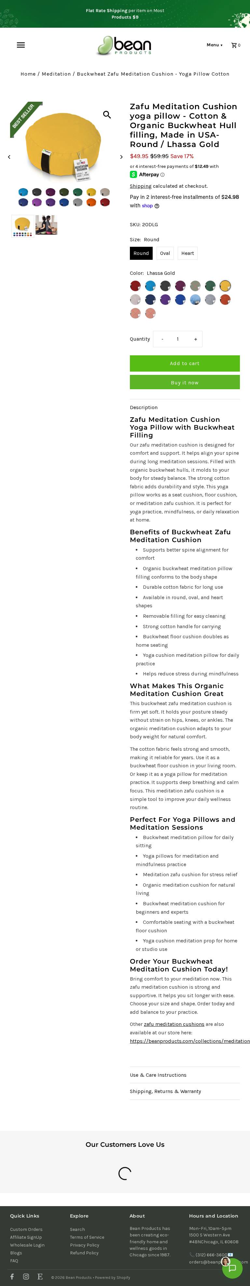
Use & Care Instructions (158, 1075)
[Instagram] (25, 1277)
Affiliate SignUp (26, 1237)
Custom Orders (26, 1229)
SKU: (135, 224)
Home (28, 74)
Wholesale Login (27, 1245)
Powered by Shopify (112, 1277)
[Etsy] (39, 1277)
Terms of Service (87, 1237)
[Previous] (9, 157)
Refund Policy (84, 1253)
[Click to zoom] (107, 115)
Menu (214, 45)
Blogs (16, 1253)
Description (144, 407)
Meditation (56, 74)
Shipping (141, 186)
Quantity (140, 339)
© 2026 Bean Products (72, 1277)
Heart (187, 253)
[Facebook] (11, 1277)
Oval (165, 253)
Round (141, 253)
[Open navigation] (31, 45)
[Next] (121, 157)
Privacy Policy (84, 1245)
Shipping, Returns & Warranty (165, 1091)
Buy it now (185, 382)
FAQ (14, 1261)
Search (77, 1229)
